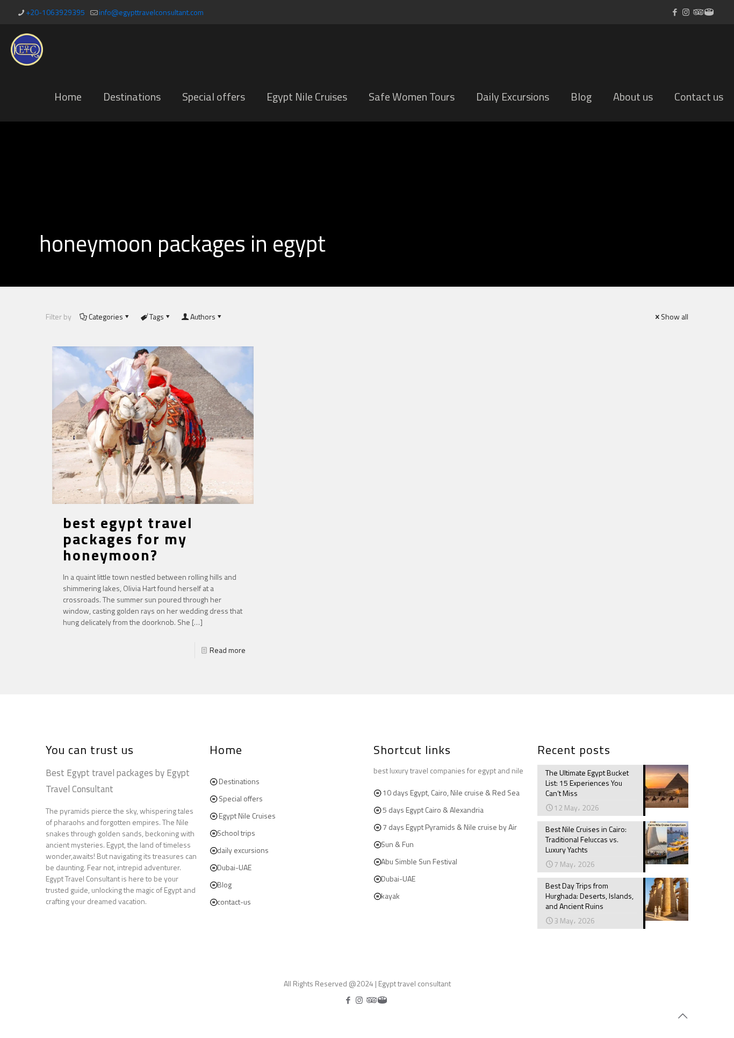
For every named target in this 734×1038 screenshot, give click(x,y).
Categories (106, 316)
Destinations (239, 781)
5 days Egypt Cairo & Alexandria (433, 809)
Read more (228, 650)
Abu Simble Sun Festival (419, 861)
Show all (674, 316)
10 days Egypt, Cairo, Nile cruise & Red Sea (451, 792)
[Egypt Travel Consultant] (27, 48)
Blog (224, 884)
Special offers (241, 798)
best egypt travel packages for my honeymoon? (128, 538)
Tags (156, 316)
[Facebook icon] (675, 12)
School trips (236, 832)
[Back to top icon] (682, 1016)
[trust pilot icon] (709, 12)
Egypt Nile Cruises (247, 815)
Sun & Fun (397, 844)
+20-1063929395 (55, 12)
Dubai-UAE (234, 867)
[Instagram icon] (686, 12)
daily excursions (243, 850)
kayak (390, 895)
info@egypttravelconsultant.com (151, 12)
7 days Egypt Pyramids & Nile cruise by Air (450, 827)
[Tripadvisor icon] (697, 12)
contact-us (234, 901)
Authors (202, 316)
